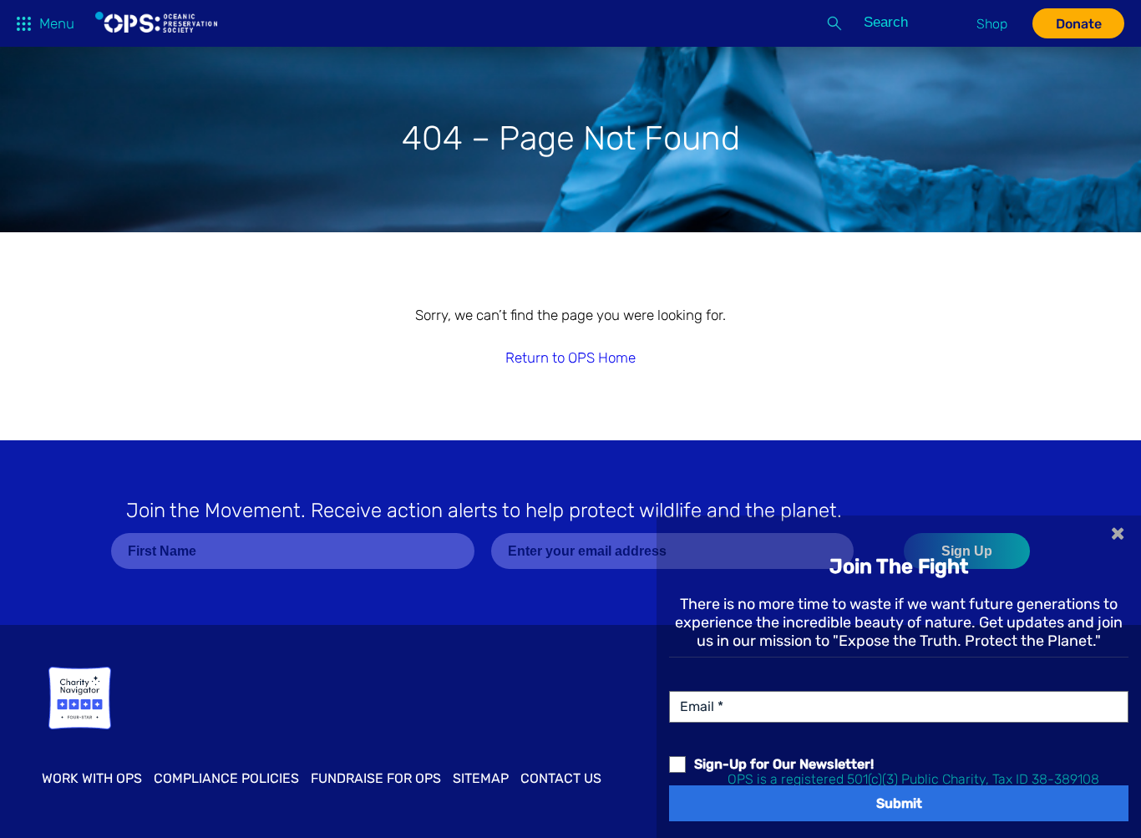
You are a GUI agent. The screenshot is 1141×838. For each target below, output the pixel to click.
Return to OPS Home (570, 357)
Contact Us (560, 778)
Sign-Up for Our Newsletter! (784, 764)
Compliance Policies (226, 778)
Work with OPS (92, 778)
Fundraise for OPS (376, 778)
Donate (1079, 24)
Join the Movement (484, 510)
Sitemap (481, 778)
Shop (991, 24)
